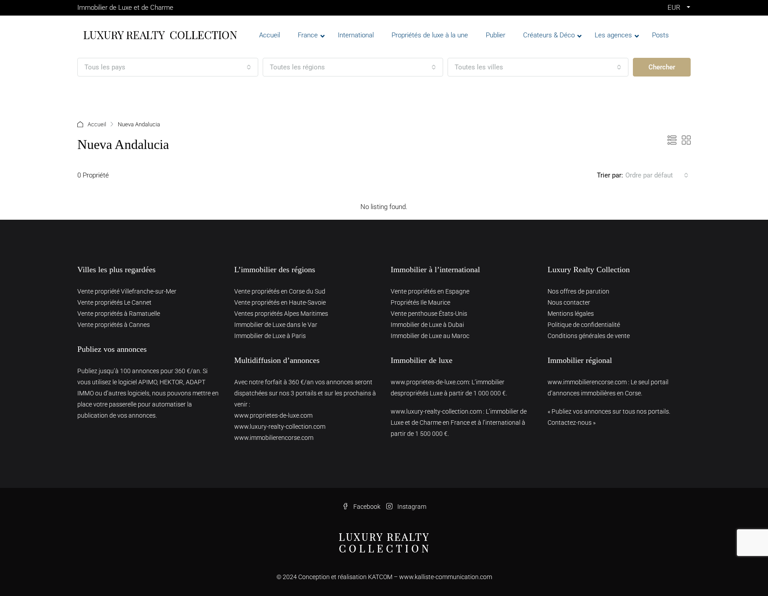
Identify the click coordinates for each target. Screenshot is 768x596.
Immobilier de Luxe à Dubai (427, 324)
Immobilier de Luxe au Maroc (430, 335)
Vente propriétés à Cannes (113, 324)
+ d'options (103, 93)
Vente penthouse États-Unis (429, 313)
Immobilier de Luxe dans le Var (275, 324)
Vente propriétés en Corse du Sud (279, 291)
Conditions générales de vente (589, 335)
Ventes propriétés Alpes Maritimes (281, 313)
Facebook (367, 506)
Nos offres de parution (578, 291)
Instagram (411, 506)
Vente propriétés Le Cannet (114, 302)
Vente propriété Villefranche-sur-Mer (126, 291)
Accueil (97, 124)
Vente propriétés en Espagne (430, 291)
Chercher (661, 67)
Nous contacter (569, 302)
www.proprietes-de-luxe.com (273, 415)
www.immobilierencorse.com (273, 437)
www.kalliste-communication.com (445, 576)
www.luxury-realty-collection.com (279, 426)
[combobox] (167, 67)
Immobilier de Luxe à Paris (270, 335)
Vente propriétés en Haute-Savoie (280, 302)
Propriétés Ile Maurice (420, 302)
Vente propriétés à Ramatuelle (118, 313)
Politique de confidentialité (584, 324)
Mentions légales (571, 313)
